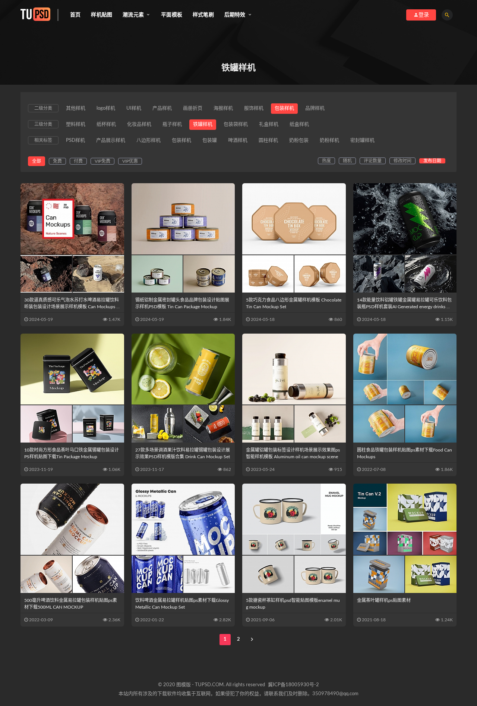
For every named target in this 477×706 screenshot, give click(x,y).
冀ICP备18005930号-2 (293, 684)
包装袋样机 (236, 124)
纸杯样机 (106, 124)
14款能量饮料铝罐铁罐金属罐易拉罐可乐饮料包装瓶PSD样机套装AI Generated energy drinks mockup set (405, 307)
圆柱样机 (268, 140)
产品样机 (162, 108)
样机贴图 (101, 15)
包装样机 (284, 108)
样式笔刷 (203, 15)
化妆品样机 (139, 124)
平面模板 (171, 15)
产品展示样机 (110, 140)
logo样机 (106, 108)
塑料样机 (75, 124)
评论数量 (373, 161)
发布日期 (432, 161)
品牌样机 (315, 108)
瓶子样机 (172, 124)
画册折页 (192, 108)
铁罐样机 (202, 124)
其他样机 (75, 108)
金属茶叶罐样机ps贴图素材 (384, 600)
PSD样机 (75, 140)
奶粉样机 (329, 140)
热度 (326, 161)
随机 (347, 161)
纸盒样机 (299, 124)
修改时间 (402, 161)
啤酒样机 (237, 140)
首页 (75, 15)
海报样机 (223, 108)
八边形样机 (148, 140)
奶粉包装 (299, 140)
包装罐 (209, 140)
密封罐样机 (362, 140)
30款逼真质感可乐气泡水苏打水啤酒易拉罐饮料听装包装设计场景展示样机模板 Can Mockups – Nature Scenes (71, 307)
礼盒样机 (268, 124)
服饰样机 (253, 108)
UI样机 (133, 108)
